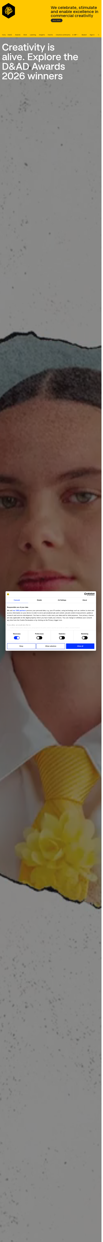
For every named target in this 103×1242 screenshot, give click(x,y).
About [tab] (84, 600)
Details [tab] (39, 600)
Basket (84, 35)
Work (25, 35)
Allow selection (50, 646)
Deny (21, 646)
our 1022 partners (19, 610)
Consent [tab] (17, 600)
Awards (17, 35)
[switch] (39, 637)
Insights (42, 35)
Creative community (63, 35)
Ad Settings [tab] (62, 600)
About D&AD (56, 20)
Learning (33, 35)
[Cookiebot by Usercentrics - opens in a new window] (86, 594)
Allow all (80, 646)
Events (50, 35)
